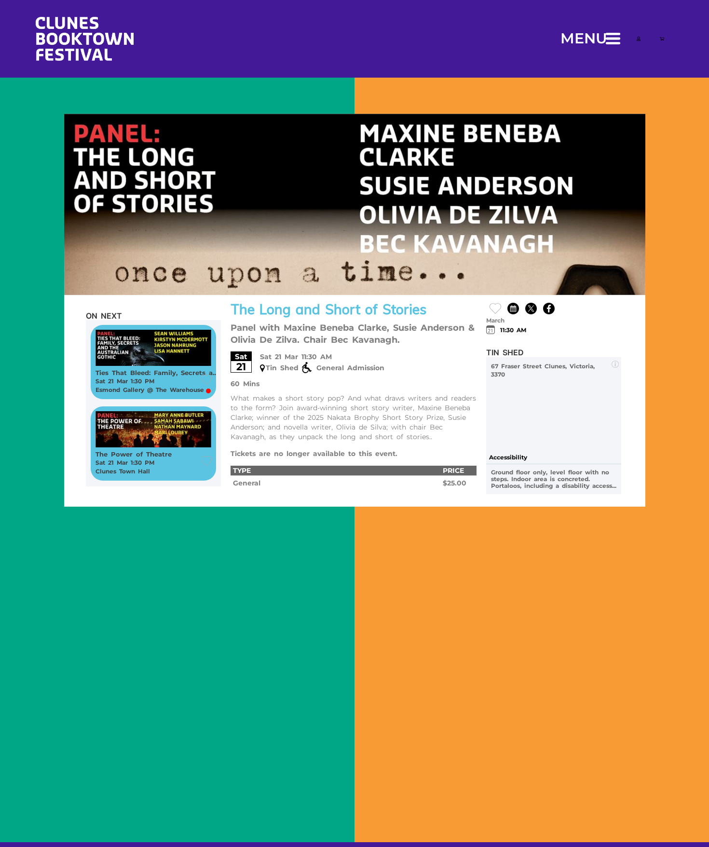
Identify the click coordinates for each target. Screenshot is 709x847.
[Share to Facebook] (549, 308)
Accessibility (508, 457)
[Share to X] (531, 308)
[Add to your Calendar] (513, 308)
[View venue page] (615, 363)
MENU (583, 38)
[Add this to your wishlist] (495, 308)
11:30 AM (513, 330)
